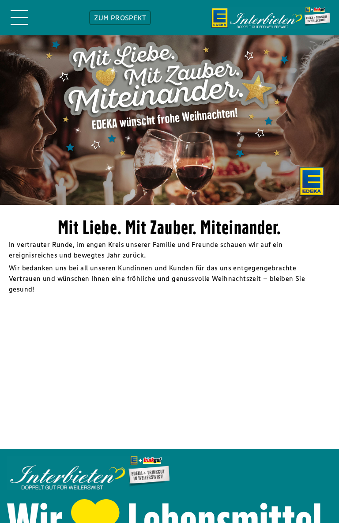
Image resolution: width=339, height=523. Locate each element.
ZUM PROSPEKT (120, 17)
